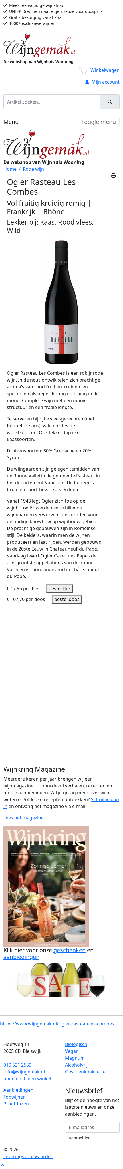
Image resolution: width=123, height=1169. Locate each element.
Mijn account (106, 82)
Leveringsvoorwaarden (28, 1156)
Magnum (75, 1058)
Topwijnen (14, 1097)
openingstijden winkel (27, 1078)
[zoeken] (110, 101)
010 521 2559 (17, 1065)
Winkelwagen (105, 70)
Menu (11, 122)
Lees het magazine (23, 818)
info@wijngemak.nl (24, 1072)
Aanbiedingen (18, 1090)
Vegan (72, 1051)
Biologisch (76, 1044)
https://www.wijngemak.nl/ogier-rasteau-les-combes (57, 1024)
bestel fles (60, 588)
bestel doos (67, 599)
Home (10, 169)
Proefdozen (16, 1104)
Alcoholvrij (76, 1065)
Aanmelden (80, 1137)
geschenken (69, 950)
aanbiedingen (21, 957)
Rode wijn (33, 169)
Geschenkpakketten (86, 1072)
